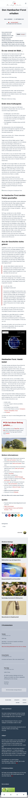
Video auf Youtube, (17, 487)
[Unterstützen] (24, 794)
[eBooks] (17, 794)
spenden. (8, 412)
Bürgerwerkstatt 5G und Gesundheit (11, 579)
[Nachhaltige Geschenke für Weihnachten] (14, 589)
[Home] (4, 794)
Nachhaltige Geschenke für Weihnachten (12, 598)
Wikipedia (16, 492)
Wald (4, 526)
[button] (6, 515)
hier (17, 763)
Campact (6, 410)
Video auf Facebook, (12, 483)
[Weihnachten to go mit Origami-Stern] (14, 551)
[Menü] (25, 3)
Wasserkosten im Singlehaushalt (10, 617)
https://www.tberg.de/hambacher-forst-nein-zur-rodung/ (14, 646)
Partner (17, 702)
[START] (8, 22)
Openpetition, (12, 410)
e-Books (24, 702)
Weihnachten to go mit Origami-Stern (11, 560)
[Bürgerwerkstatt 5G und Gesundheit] (14, 570)
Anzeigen (23, 34)
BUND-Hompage (19, 477)
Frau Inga (6, 668)
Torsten (4, 634)
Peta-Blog (11, 473)
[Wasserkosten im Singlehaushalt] (14, 608)
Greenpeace (22, 408)
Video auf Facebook (11, 460)
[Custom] (11, 794)
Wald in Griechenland (9, 506)
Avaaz (16, 410)
